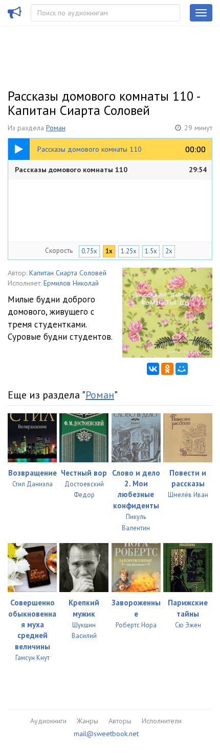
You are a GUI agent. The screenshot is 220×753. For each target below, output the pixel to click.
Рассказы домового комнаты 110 (111, 169)
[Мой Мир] (181, 369)
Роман (55, 127)
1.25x (129, 251)
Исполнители (162, 720)
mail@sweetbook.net (106, 733)
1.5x (151, 251)
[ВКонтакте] (153, 369)
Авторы (119, 720)
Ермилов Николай (71, 283)
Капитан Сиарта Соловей (67, 272)
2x (168, 251)
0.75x (89, 251)
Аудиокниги (48, 720)
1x (109, 251)
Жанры (87, 720)
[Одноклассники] (167, 369)
